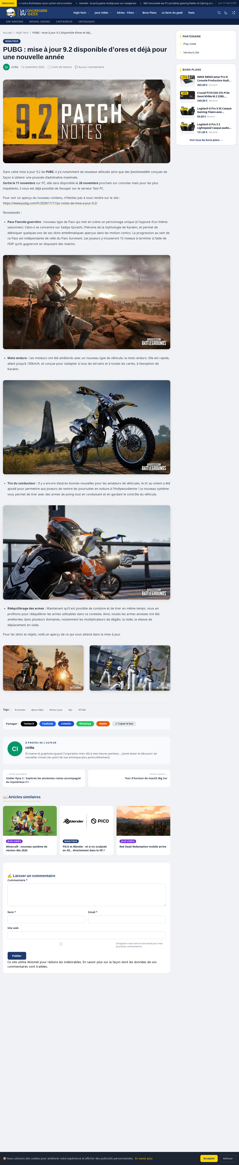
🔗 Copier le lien (124, 723)
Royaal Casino (39, 21)
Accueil (7, 32)
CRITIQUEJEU (86, 21)
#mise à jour (56, 709)
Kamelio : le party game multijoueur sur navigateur (98, 3)
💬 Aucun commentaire (89, 67)
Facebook (47, 723)
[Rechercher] (219, 13)
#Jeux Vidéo (37, 709)
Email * (92, 912)
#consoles (20, 709)
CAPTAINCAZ (64, 21)
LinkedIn (66, 723)
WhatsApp (85, 723)
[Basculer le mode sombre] (226, 12)
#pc (70, 709)
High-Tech (22, 32)
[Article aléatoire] (233, 12)
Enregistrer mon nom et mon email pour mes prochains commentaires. (139, 945)
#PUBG (82, 709)
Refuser (228, 1158)
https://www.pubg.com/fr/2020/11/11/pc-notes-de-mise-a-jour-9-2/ (50, 203)
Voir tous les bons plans (206, 140)
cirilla (29, 747)
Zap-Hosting (14, 21)
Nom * (11, 912)
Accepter (209, 1158)
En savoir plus (144, 1158)
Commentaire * (17, 880)
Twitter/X (29, 723)
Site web (12, 928)
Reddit (103, 723)
